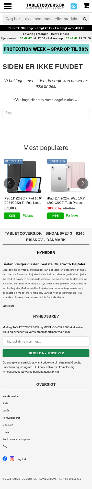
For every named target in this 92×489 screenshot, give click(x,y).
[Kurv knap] (86, 5)
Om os (6, 432)
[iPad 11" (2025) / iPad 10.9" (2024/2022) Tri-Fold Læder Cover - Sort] (24, 177)
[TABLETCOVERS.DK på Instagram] (12, 460)
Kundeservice (11, 396)
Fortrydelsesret (11, 417)
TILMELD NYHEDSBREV (46, 353)
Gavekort (8, 424)
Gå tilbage (21, 100)
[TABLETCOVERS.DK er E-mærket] (74, 8)
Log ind (21, 459)
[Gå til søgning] (84, 19)
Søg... (6, 446)
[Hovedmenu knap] (8, 6)
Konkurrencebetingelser (17, 439)
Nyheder (46, 252)
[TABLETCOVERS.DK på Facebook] (5, 460)
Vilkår (6, 410)
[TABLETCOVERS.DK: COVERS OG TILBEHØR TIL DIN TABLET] (45, 5)
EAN (5, 403)
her (57, 371)
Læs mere (8, 305)
